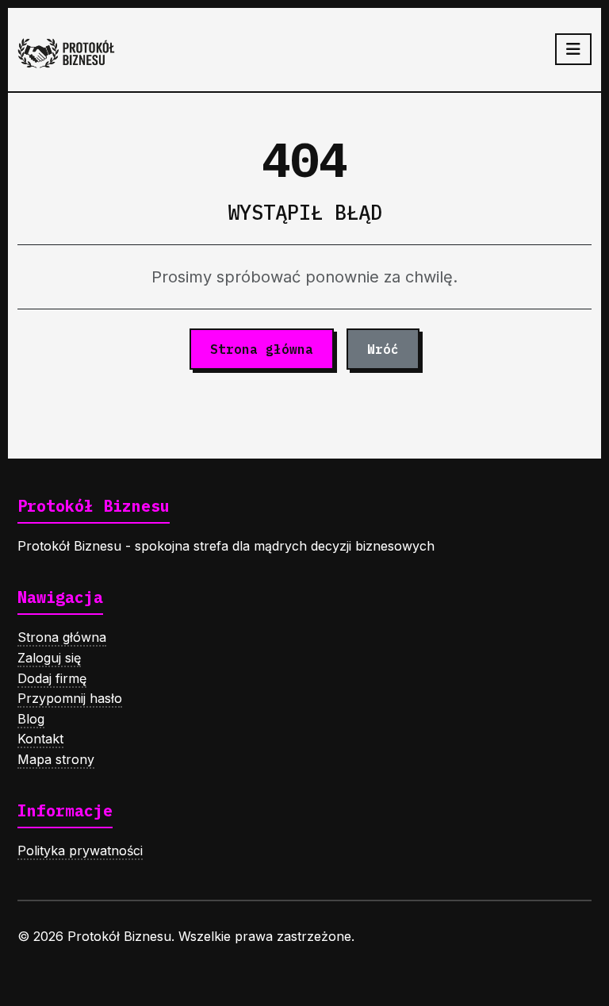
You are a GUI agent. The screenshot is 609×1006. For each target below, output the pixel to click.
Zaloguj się (49, 658)
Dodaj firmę (51, 678)
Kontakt (40, 739)
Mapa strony (55, 759)
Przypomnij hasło (69, 698)
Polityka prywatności (80, 850)
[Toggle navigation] (573, 49)
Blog (30, 719)
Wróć (383, 349)
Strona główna (261, 349)
